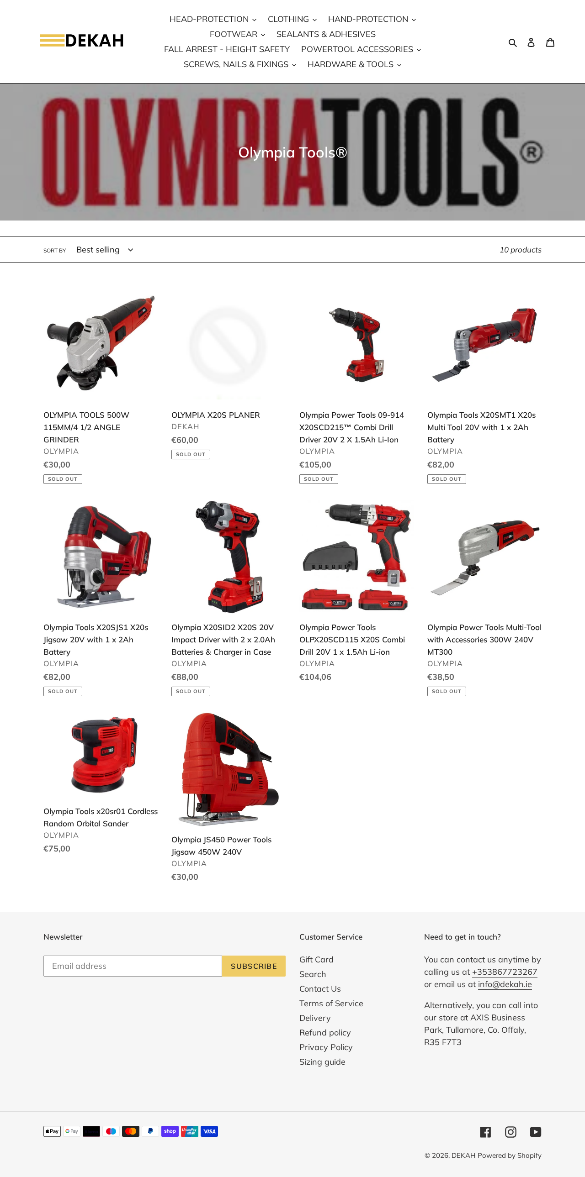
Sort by (54, 250)
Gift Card (316, 959)
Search (312, 974)
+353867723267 (504, 972)
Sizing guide (322, 1061)
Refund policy (325, 1032)
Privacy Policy (326, 1047)
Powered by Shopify (510, 1155)
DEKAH (463, 1155)
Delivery (315, 1018)
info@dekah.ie (505, 984)
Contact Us (320, 988)
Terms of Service (331, 1003)
